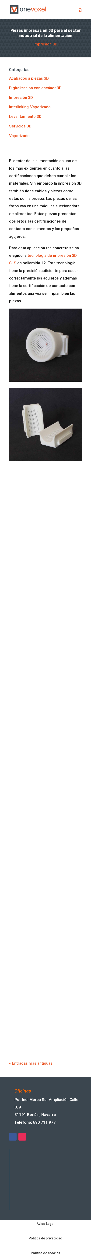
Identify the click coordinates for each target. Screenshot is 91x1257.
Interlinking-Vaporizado (30, 106)
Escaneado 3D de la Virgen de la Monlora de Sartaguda (43, 546)
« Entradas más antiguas (30, 1063)
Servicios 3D (20, 126)
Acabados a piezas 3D (29, 78)
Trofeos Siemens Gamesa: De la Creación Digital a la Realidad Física (43, 1035)
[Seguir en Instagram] (22, 1137)
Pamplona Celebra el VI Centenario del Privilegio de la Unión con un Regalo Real (45, 980)
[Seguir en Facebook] (13, 1137)
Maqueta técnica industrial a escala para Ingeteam (39, 645)
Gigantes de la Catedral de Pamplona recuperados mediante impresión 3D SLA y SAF (44, 754)
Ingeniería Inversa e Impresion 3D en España (43, 806)
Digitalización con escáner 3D (35, 88)
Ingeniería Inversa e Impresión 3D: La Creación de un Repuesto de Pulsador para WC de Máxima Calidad (44, 868)
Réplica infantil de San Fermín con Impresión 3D (44, 595)
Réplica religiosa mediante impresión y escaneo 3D (38, 694)
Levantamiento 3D (25, 116)
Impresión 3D (45, 44)
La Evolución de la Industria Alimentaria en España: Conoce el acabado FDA (44, 925)
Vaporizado (19, 135)
